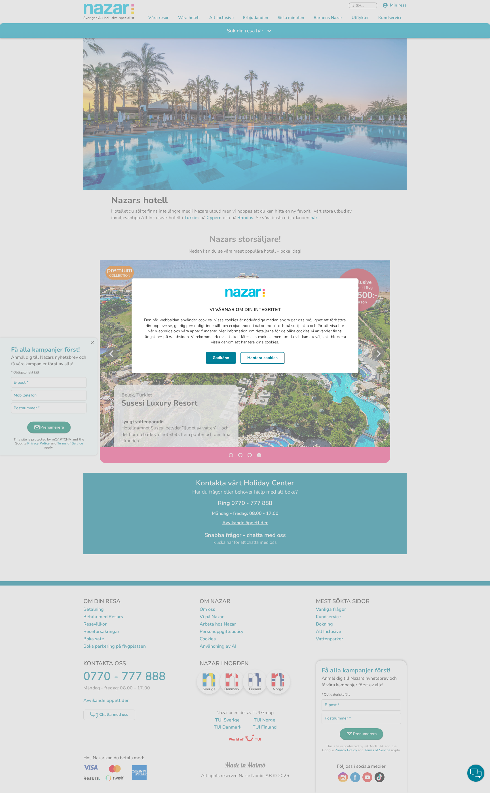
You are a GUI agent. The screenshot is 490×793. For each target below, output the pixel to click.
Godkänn (221, 357)
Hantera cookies (262, 357)
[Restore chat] (475, 773)
